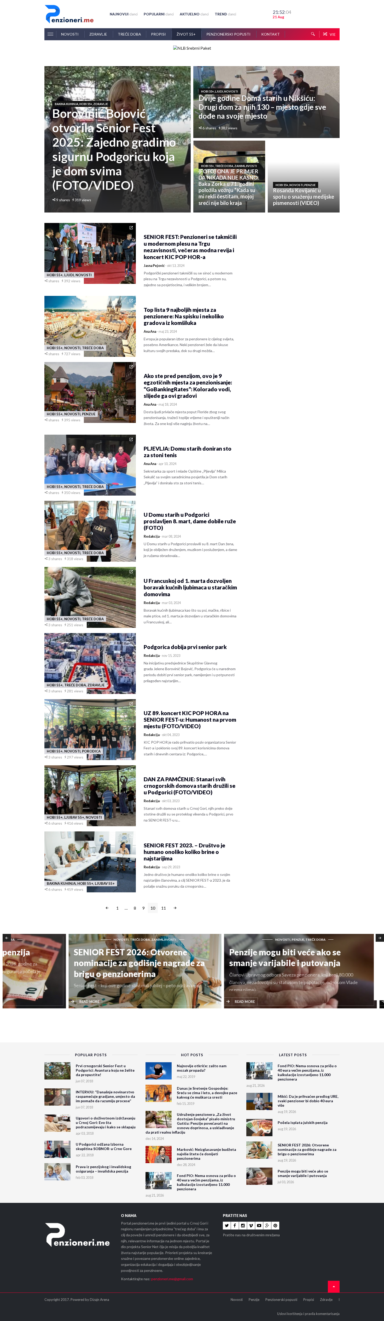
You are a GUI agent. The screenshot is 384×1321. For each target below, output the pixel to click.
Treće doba (129, 34)
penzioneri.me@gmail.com (172, 1279)
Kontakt (270, 34)
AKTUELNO (194, 14)
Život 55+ (186, 34)
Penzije (254, 1299)
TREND (225, 14)
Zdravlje (98, 34)
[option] (80, 971)
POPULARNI (159, 14)
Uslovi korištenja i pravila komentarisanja (308, 1314)
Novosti (70, 34)
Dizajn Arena (99, 1299)
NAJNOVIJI (124, 14)
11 (163, 907)
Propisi (159, 34)
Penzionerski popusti (228, 34)
